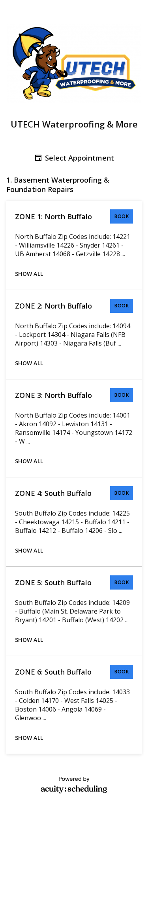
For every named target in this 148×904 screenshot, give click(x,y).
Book (121, 216)
